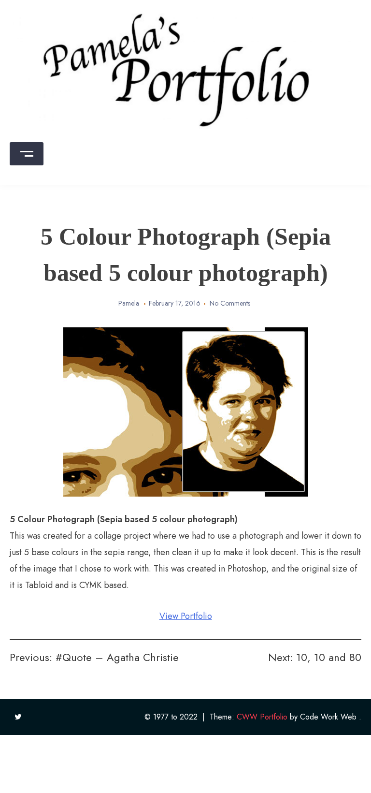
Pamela (128, 303)
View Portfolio (185, 616)
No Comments (230, 303)
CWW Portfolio (262, 716)
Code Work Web (328, 716)
